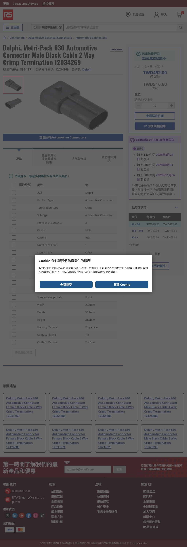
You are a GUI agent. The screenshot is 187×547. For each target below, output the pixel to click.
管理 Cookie (122, 285)
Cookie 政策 (91, 272)
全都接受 (66, 285)
